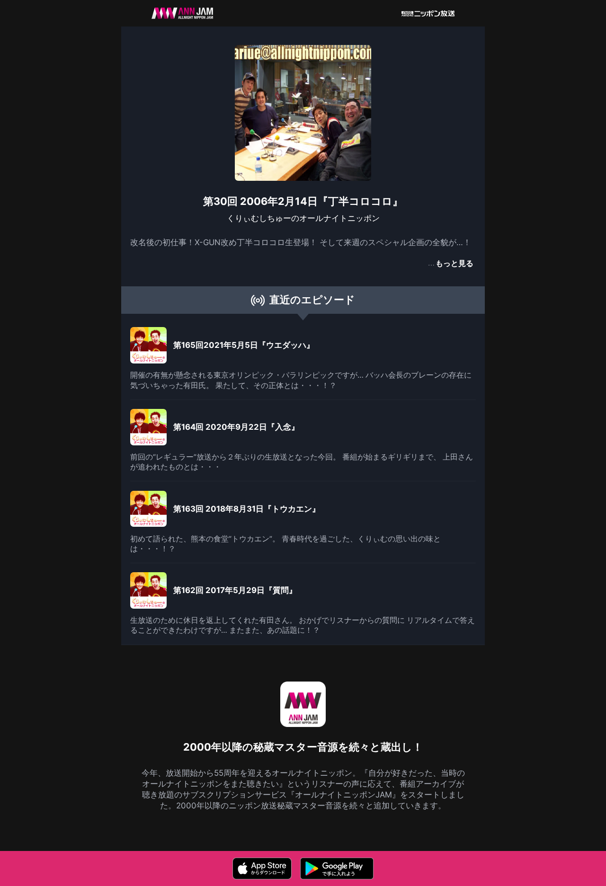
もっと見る (454, 262)
